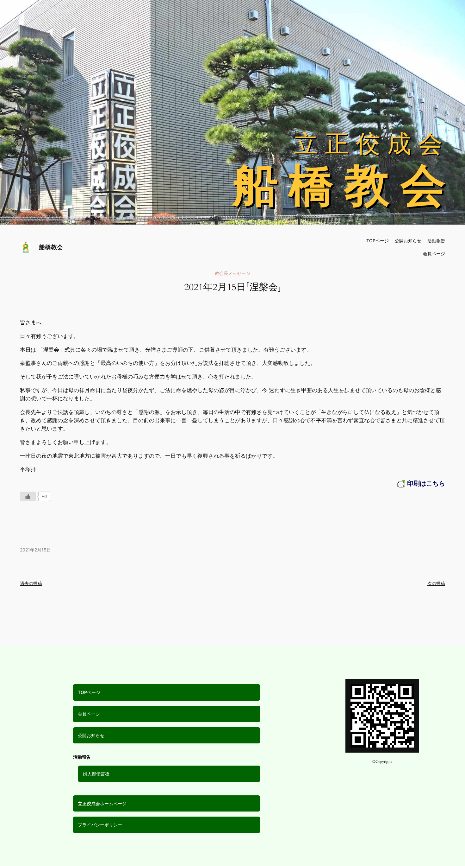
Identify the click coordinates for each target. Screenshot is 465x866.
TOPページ (89, 692)
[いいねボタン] (28, 496)
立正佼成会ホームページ (102, 803)
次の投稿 (436, 583)
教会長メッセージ (232, 273)
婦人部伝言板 (96, 773)
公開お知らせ (91, 735)
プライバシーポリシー (100, 824)
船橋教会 (51, 247)
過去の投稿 (31, 583)
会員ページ (89, 713)
